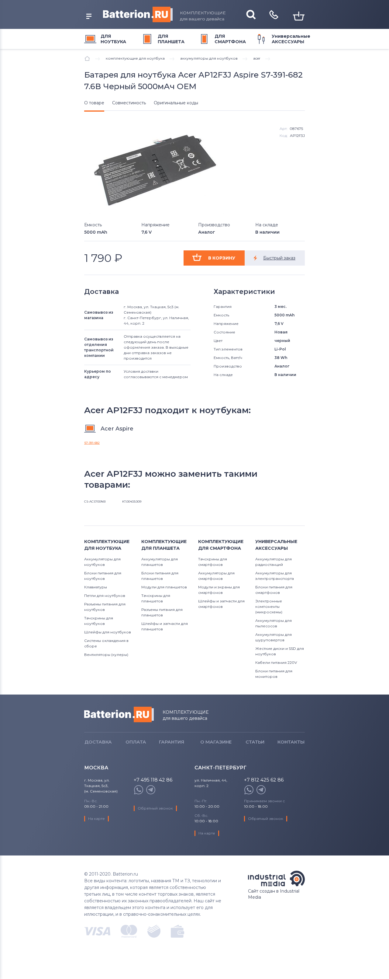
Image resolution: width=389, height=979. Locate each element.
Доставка (98, 742)
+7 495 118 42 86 (153, 780)
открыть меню (88, 16)
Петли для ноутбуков (104, 595)
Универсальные (291, 38)
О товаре (94, 103)
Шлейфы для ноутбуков (107, 632)
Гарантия (171, 742)
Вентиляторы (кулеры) (106, 654)
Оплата (136, 742)
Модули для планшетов (164, 587)
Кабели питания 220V (276, 662)
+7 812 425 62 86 (264, 780)
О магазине (216, 742)
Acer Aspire (117, 428)
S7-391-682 (92, 443)
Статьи (255, 742)
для (113, 38)
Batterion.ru (119, 714)
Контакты (291, 742)
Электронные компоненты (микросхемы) (268, 606)
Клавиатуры (95, 587)
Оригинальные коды (176, 103)
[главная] (87, 58)
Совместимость (129, 103)
